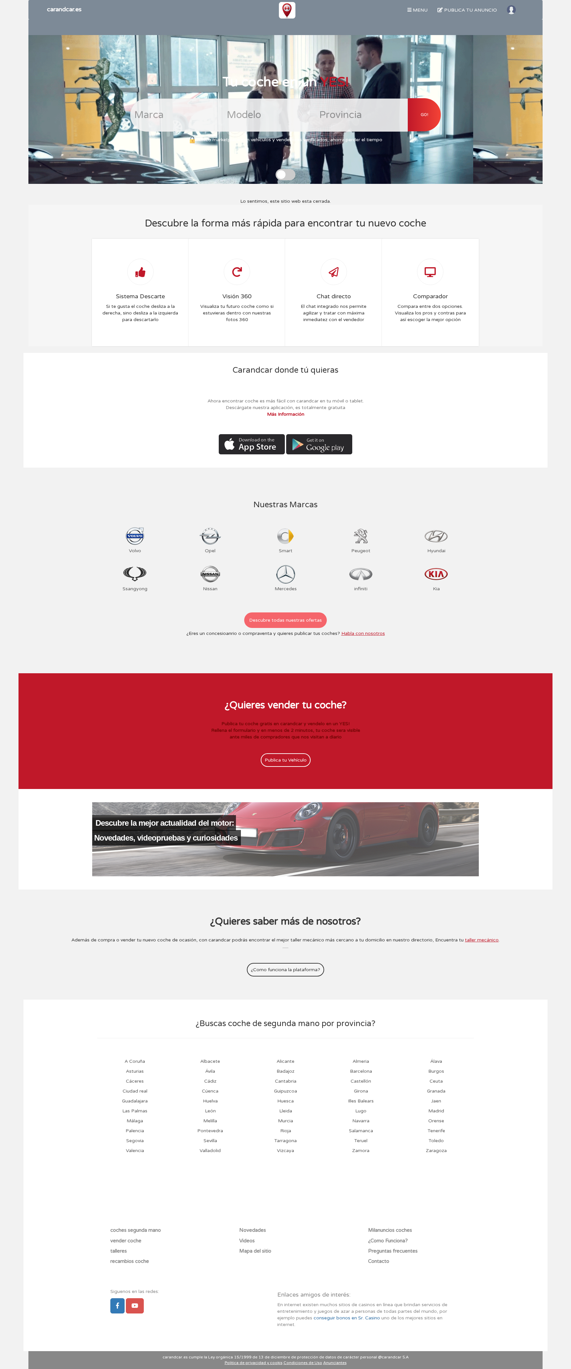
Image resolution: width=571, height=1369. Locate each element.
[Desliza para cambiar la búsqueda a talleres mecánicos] (285, 174)
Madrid (436, 1111)
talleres (118, 1251)
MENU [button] (419, 10)
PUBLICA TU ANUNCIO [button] (470, 10)
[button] (511, 9)
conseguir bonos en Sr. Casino (347, 1318)
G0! (424, 114)
